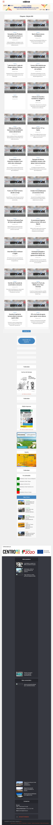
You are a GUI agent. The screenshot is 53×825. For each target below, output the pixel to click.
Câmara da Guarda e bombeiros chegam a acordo (38, 98)
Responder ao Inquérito (27, 341)
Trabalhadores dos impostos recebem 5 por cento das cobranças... (15, 161)
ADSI (20, 821)
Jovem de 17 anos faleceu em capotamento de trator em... (29, 526)
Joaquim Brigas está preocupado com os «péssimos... (29, 503)
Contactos (29, 823)
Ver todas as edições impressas (26, 429)
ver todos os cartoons (26, 394)
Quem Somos (13, 823)
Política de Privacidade (44, 823)
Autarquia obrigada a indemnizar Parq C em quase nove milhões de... (38, 253)
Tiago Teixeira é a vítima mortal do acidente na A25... (30, 575)
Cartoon (15, 97)
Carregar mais (26, 331)
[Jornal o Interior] (26, 1)
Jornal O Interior (24, 817)
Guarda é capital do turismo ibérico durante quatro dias (15, 316)
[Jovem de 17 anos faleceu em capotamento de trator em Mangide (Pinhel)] (21, 525)
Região (26, 523)
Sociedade (27, 500)
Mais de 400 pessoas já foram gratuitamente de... (29, 518)
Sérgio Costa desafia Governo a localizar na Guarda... (29, 789)
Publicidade (24, 823)
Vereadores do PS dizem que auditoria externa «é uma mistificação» (14, 36)
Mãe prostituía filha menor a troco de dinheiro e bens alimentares (15, 130)
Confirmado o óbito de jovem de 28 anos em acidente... (29, 570)
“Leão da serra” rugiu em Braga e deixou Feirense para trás (15, 67)
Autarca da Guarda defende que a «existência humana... (30, 685)
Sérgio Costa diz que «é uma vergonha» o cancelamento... (30, 783)
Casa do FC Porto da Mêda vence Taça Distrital (38, 284)
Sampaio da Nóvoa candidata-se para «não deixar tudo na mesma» (38, 161)
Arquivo (15, 32)
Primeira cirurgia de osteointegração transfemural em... (28, 674)
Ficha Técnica (19, 823)
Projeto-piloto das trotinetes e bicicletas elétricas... (29, 510)
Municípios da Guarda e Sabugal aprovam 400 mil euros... (30, 534)
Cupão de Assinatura (36, 823)
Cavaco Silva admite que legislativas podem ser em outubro (38, 67)
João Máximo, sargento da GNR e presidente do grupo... (30, 564)
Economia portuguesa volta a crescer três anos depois (38, 222)
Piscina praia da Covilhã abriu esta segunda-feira (30, 794)
